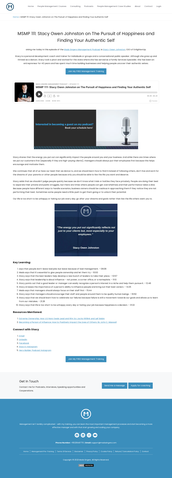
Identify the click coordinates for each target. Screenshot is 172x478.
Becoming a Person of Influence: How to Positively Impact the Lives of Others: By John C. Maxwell (68, 322)
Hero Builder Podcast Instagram (35, 350)
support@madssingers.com (104, 442)
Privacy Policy (92, 451)
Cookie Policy (106, 451)
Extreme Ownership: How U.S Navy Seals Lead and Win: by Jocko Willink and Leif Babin (62, 318)
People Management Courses (52, 6)
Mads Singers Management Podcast (82, 49)
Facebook (24, 343)
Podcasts (88, 6)
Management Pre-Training (43, 451)
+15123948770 (77, 442)
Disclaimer (78, 451)
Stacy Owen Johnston (114, 49)
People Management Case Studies (114, 6)
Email (21, 335)
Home (31, 6)
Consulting (75, 6)
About (138, 6)
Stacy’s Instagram (28, 346)
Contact (148, 6)
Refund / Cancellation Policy (127, 451)
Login (158, 6)
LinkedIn (23, 339)
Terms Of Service (64, 451)
